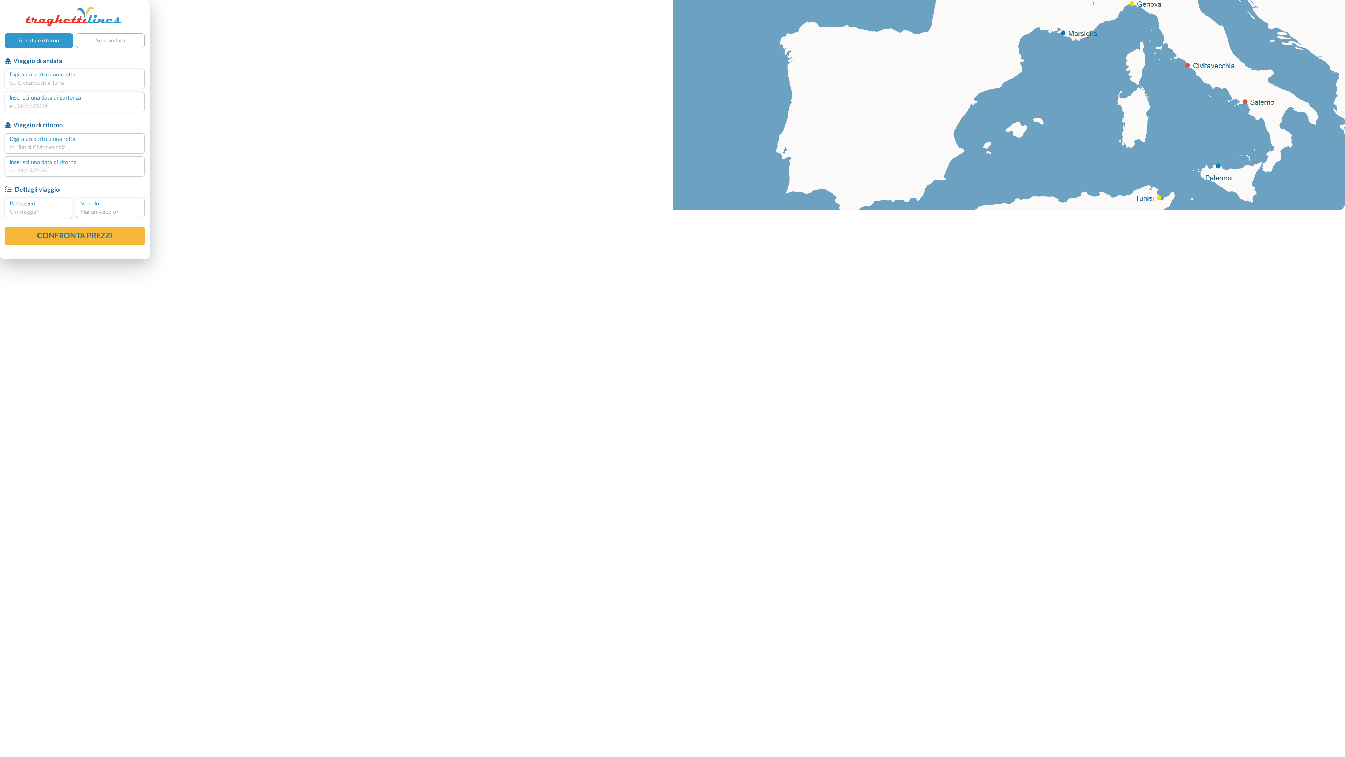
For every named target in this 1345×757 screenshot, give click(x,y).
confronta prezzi (74, 236)
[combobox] (74, 83)
